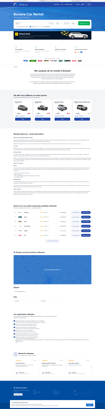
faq (23, 317)
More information (76, 212)
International (56, 4)
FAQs (34, 390)
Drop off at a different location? (22, 26)
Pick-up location (18, 22)
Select (23, 119)
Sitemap (34, 393)
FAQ (62, 4)
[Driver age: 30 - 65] (30, 26)
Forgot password (56, 392)
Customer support (68, 4)
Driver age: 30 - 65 (35, 26)
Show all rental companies (52, 241)
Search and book (86, 212)
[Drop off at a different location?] (15, 26)
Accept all (90, 405)
